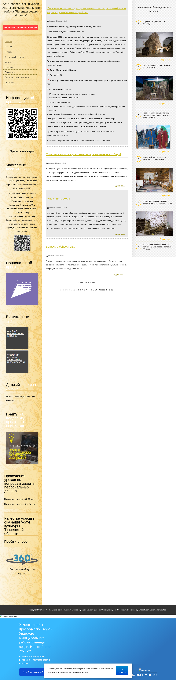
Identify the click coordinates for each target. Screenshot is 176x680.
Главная (8, 42)
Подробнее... (119, 186)
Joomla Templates (158, 610)
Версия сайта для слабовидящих (20, 27)
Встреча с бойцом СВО (60, 246)
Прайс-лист (10, 82)
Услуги (8, 62)
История (9, 52)
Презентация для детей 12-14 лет (19, 504)
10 (96, 290)
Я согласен (122, 670)
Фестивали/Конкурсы (14, 57)
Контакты (9, 67)
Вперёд (101, 290)
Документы (10, 72)
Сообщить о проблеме (36, 672)
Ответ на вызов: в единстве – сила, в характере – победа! (83, 154)
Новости (8, 47)
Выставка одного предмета (17, 77)
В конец (109, 290)
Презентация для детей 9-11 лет (19, 499)
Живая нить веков (58, 198)
